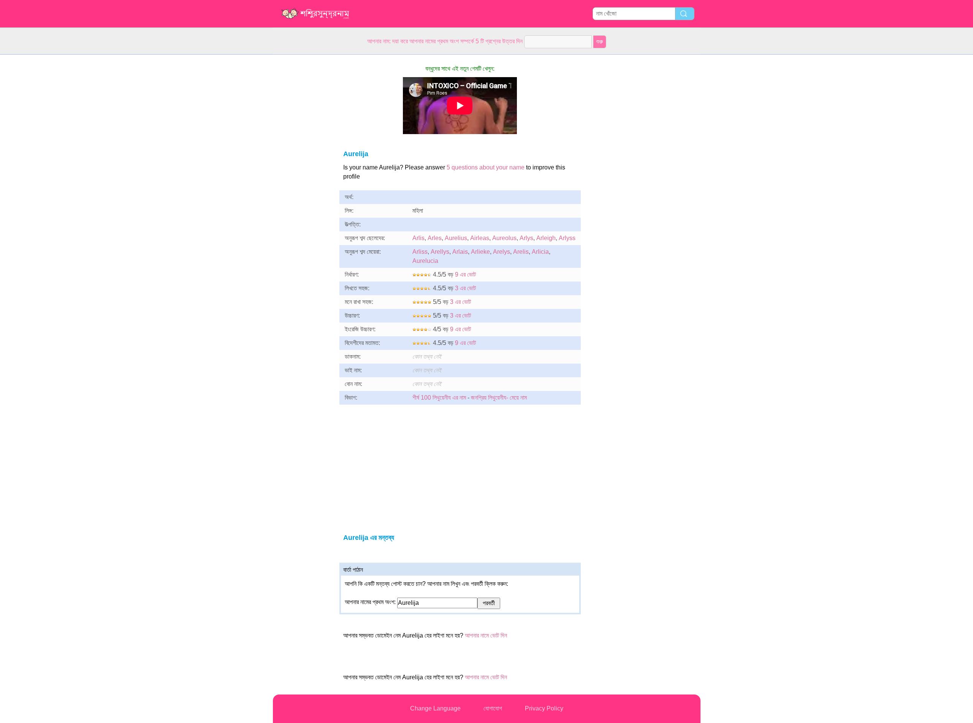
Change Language (435, 708)
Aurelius (456, 238)
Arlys (526, 238)
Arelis (521, 251)
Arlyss (567, 238)
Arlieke (480, 251)
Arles (435, 238)
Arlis (418, 238)
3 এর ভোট (465, 288)
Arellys (440, 251)
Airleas (479, 238)
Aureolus (504, 238)
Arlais (460, 251)
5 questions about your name (486, 167)
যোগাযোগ (492, 708)
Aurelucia (425, 261)
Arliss (420, 251)
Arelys (501, 251)
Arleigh (546, 238)
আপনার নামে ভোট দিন (486, 635)
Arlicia (540, 251)
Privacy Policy (544, 708)
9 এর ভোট (465, 274)
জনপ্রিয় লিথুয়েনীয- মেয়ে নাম (499, 397)
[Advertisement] (303, 169)
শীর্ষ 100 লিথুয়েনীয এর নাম (439, 397)
